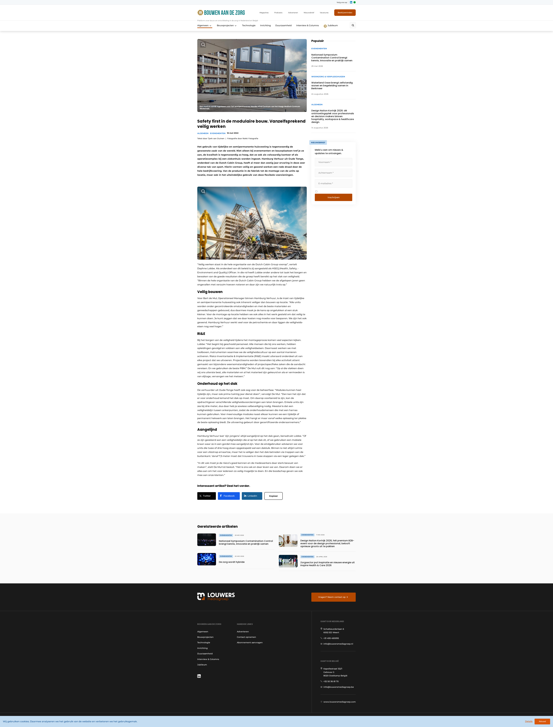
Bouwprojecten (225, 25)
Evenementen (218, 133)
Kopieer (273, 496)
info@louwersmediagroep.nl (338, 644)
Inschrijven (334, 197)
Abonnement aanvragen (250, 642)
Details (529, 721)
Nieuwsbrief (309, 13)
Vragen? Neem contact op (332, 597)
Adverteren (293, 13)
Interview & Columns (307, 25)
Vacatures (324, 13)
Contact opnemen (246, 637)
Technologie (248, 25)
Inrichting (265, 25)
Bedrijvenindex (345, 12)
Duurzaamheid (283, 25)
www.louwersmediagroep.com (339, 702)
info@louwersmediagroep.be (338, 687)
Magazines (264, 13)
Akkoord (542, 721)
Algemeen (203, 25)
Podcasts (278, 13)
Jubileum (332, 25)
